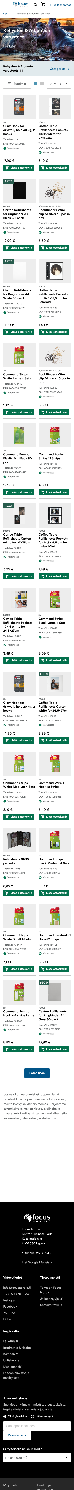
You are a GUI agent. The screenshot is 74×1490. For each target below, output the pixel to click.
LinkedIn (9, 1319)
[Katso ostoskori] (43, 5)
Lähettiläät (10, 1341)
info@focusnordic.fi (17, 1288)
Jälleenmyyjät (62, 5)
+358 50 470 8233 (16, 1294)
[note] (69, 23)
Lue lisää (9, 46)
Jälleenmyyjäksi (51, 1299)
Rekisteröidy (17, 1435)
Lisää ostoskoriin (21, 167)
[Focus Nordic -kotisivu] (20, 5)
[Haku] (35, 5)
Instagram (10, 1300)
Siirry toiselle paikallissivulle (22, 1449)
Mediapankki (12, 1367)
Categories (57, 69)
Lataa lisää (37, 1073)
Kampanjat (10, 1354)
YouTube (9, 1313)
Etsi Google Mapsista (37, 1262)
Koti (5, 13)
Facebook (10, 1307)
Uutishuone (11, 1360)
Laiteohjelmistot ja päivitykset (16, 1375)
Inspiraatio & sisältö (17, 1348)
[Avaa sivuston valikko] (8, 5)
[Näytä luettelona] (42, 84)
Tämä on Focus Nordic (51, 1290)
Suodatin (19, 84)
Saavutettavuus (51, 1305)
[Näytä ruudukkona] (35, 84)
